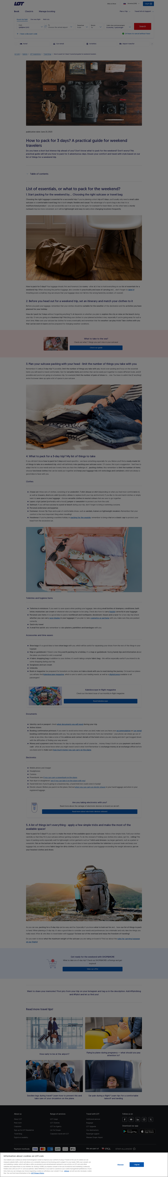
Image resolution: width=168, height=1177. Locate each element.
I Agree (136, 1164)
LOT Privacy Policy (37, 1173)
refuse (66, 1171)
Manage (120, 1164)
